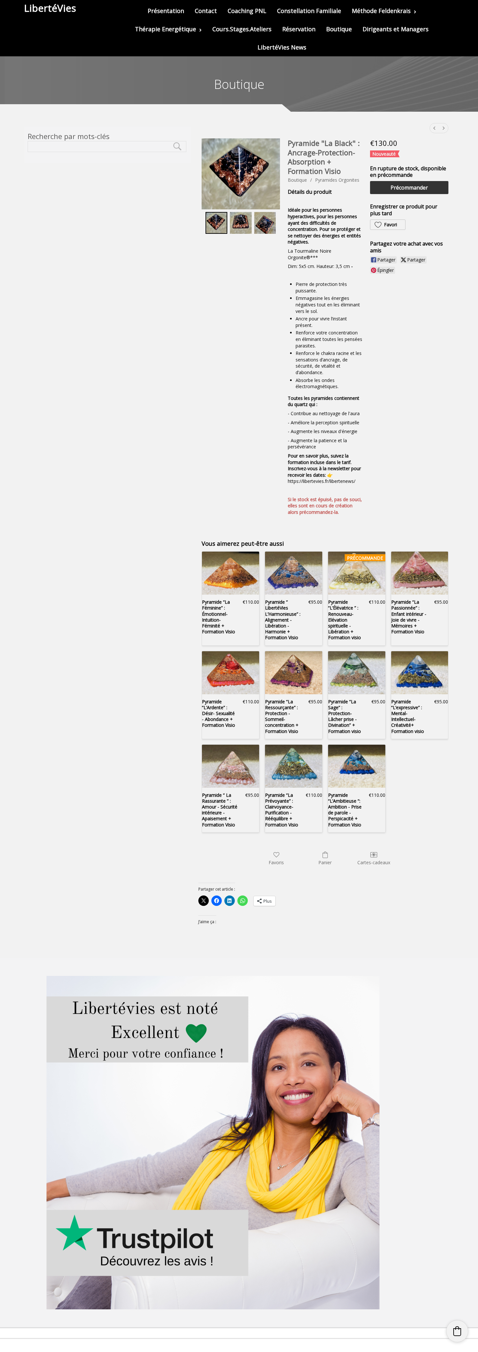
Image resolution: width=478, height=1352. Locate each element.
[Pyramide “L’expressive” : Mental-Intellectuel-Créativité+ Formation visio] (419, 672)
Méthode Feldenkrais (381, 11)
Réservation (298, 29)
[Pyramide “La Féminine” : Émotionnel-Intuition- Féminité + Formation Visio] (230, 573)
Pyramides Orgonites (337, 180)
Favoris (276, 862)
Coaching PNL (247, 11)
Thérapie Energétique (165, 29)
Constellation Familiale (309, 11)
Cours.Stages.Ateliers (242, 29)
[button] (387, 224)
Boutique (339, 29)
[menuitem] (434, 128)
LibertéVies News (282, 47)
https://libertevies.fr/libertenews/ (321, 481)
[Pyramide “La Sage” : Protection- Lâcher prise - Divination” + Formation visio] (356, 672)
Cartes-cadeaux (373, 862)
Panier (325, 862)
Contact (206, 11)
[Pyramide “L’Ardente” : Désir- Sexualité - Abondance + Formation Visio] (230, 672)
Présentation (166, 11)
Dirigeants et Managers (396, 29)
